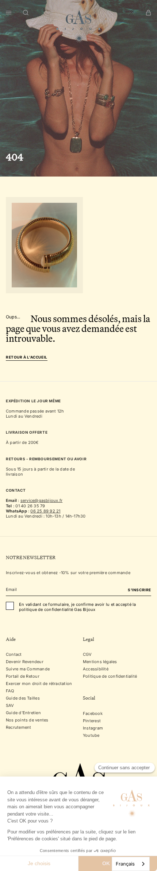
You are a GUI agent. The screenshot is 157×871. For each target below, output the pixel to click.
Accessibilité (95, 669)
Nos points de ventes (27, 720)
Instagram (93, 728)
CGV (87, 654)
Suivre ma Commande (28, 669)
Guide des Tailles (23, 698)
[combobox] (131, 864)
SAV (10, 705)
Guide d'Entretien (23, 713)
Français (125, 864)
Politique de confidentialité (110, 676)
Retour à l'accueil (26, 357)
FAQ (10, 691)
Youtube (91, 735)
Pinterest (92, 720)
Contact (14, 654)
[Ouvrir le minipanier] (148, 13)
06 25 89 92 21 (45, 511)
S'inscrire (139, 590)
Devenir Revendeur (24, 662)
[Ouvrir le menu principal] (8, 13)
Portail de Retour (22, 676)
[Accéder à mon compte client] (131, 13)
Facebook (93, 713)
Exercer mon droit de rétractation (39, 683)
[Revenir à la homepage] (78, 26)
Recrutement (18, 727)
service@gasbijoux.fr (41, 500)
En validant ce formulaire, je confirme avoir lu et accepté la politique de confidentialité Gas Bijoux (77, 607)
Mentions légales (100, 662)
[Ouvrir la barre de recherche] (26, 13)
